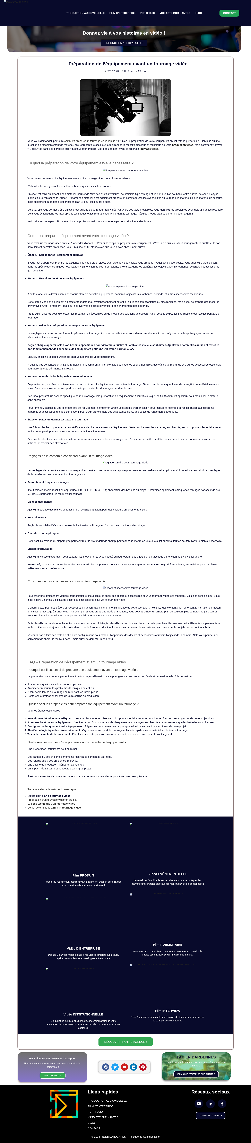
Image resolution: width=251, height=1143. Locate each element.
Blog (91, 1122)
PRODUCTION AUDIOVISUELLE (85, 13)
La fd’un (51, 803)
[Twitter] (115, 1067)
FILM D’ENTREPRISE (122, 13)
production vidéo (182, 144)
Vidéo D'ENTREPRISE (83, 948)
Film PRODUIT (83, 875)
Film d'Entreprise (100, 1106)
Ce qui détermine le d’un (54, 807)
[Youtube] (124, 1067)
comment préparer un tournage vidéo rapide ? (91, 141)
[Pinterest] (143, 1067)
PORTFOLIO (147, 13)
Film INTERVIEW (167, 1011)
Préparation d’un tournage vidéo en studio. (52, 799)
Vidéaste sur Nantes (103, 1117)
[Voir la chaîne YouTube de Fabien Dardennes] (198, 1103)
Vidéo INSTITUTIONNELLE (83, 1014)
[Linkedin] (133, 1067)
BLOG (198, 13)
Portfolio (95, 1111)
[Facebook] (105, 1067)
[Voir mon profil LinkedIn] (210, 1103)
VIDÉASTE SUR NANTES (174, 13)
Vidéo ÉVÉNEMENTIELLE (167, 874)
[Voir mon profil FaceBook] (222, 1103)
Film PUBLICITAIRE (167, 944)
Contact (94, 1128)
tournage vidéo (149, 148)
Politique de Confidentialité (144, 1136)
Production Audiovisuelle (107, 1100)
